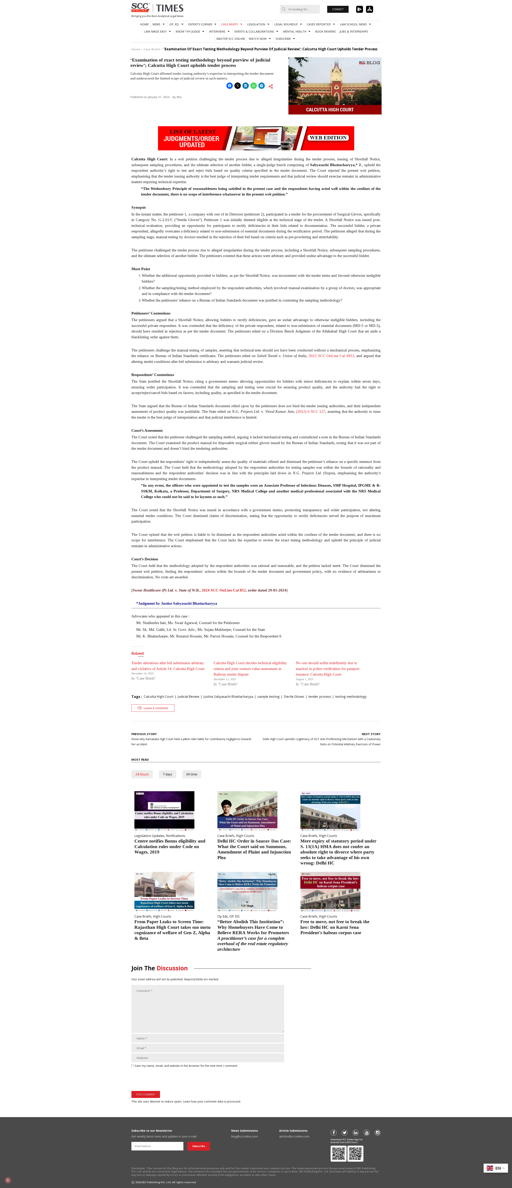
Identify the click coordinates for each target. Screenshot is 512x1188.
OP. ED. (174, 24)
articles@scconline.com (294, 1136)
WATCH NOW (258, 39)
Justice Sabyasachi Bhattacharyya (228, 696)
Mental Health (294, 31)
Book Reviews (325, 31)
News (156, 24)
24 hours (142, 774)
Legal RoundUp (286, 24)
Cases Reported (319, 24)
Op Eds (222, 916)
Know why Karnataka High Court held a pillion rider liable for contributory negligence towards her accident (191, 739)
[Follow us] (334, 1133)
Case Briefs (229, 24)
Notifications (175, 836)
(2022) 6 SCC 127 (310, 411)
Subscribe (283, 39)
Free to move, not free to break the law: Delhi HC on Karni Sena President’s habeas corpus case (334, 927)
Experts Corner (200, 24)
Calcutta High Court (158, 696)
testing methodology (351, 696)
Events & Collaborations (254, 31)
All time (191, 774)
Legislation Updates (149, 836)
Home (144, 24)
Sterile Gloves (294, 696)
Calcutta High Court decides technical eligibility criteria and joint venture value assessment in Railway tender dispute (250, 668)
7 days (167, 774)
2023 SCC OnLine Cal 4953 (331, 356)
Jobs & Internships (354, 31)
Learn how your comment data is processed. (212, 1101)
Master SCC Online (230, 39)
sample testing (268, 696)
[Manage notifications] (8, 1180)
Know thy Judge (188, 31)
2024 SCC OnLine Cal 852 (224, 590)
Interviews (217, 31)
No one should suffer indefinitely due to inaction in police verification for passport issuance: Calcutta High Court (327, 668)
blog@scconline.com (244, 1136)
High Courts (245, 836)
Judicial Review (188, 696)
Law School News (353, 24)
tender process (319, 696)
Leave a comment (156, 708)
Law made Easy (155, 31)
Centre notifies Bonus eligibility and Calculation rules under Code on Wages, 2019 (169, 847)
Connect (338, 9)
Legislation (256, 24)
